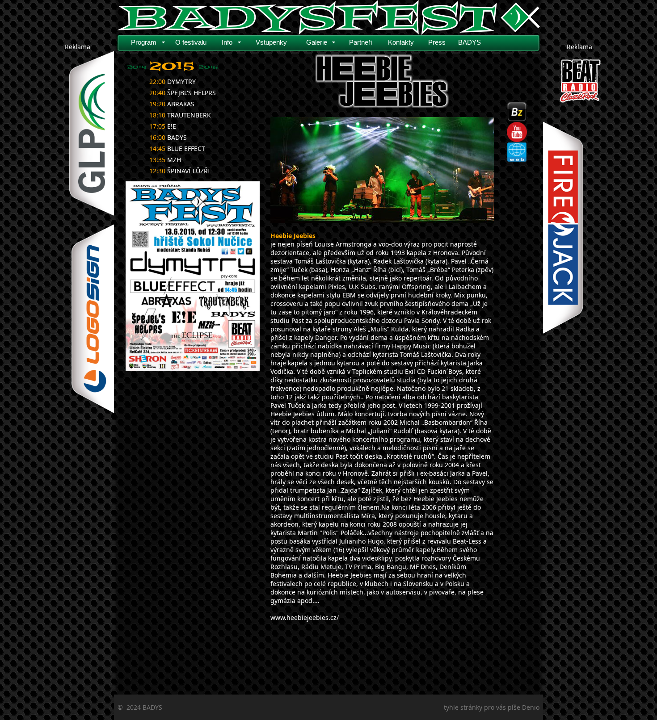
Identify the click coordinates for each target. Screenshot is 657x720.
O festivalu (190, 42)
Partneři (360, 42)
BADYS (469, 42)
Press (437, 42)
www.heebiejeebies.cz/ (304, 617)
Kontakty (401, 42)
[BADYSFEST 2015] (193, 276)
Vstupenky (271, 42)
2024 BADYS (144, 707)
